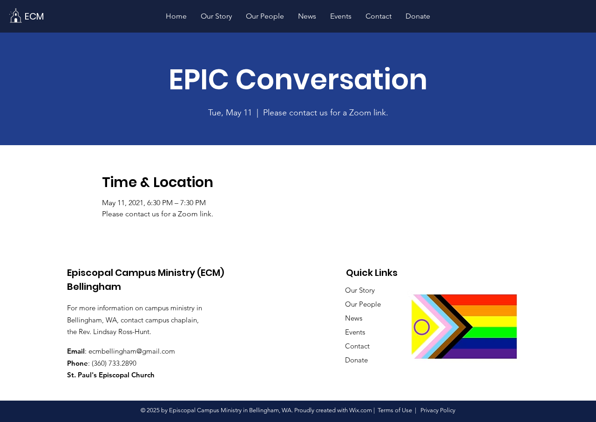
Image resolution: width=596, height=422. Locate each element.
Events (355, 332)
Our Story (360, 290)
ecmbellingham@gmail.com (131, 351)
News (353, 318)
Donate (356, 359)
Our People (363, 304)
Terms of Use (395, 410)
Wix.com (360, 410)
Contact (357, 346)
